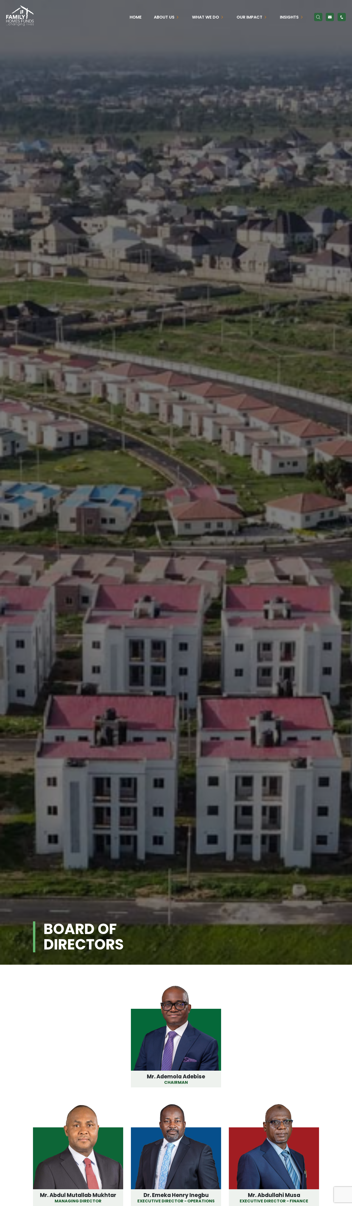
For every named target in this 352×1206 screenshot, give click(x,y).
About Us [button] (164, 17)
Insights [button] (290, 17)
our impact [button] (250, 17)
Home (135, 17)
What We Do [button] (206, 17)
